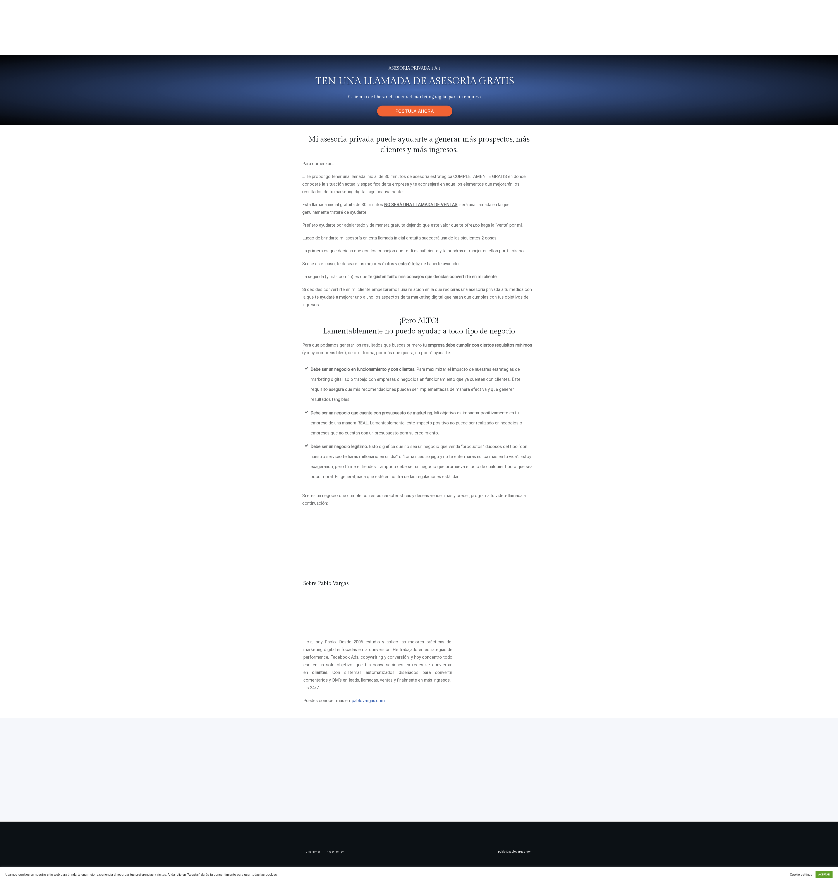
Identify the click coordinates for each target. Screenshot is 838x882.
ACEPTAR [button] (824, 874)
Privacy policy (334, 851)
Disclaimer (313, 851)
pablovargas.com (368, 700)
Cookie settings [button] (801, 875)
